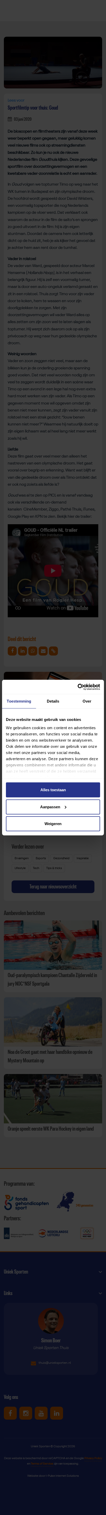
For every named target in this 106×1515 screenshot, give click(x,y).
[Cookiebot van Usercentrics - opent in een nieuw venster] (77, 686)
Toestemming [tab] (19, 701)
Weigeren (53, 823)
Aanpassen (50, 806)
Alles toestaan (53, 790)
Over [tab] (87, 701)
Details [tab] (53, 701)
